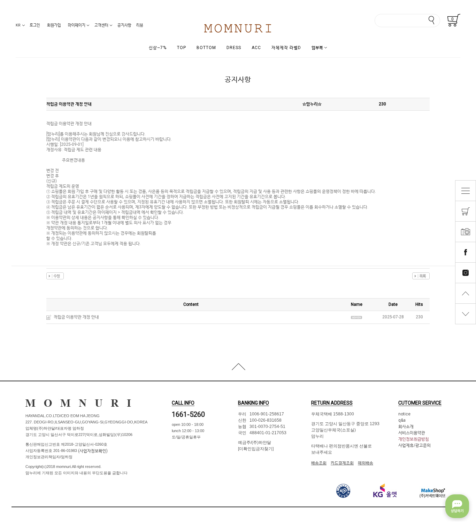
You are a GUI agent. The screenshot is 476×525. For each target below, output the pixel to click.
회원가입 (54, 25)
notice (404, 414)
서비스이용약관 (411, 432)
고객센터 (101, 25)
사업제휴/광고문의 (414, 445)
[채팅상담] (457, 506)
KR (18, 25)
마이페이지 (76, 25)
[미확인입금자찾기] (256, 448)
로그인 (35, 25)
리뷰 (139, 25)
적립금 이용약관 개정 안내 (76, 317)
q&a (402, 420)
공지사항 (124, 25)
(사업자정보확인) (92, 450)
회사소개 (406, 426)
